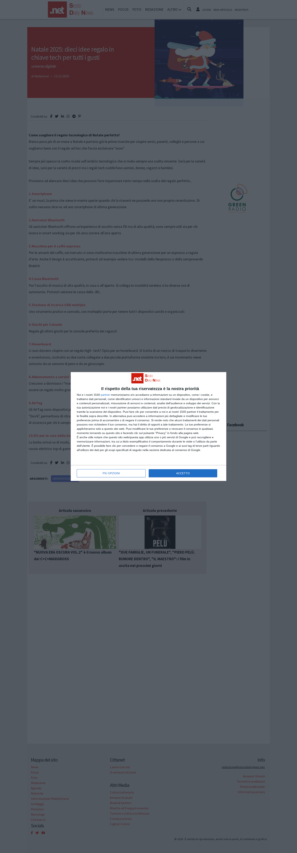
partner (105, 394)
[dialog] (148, 426)
